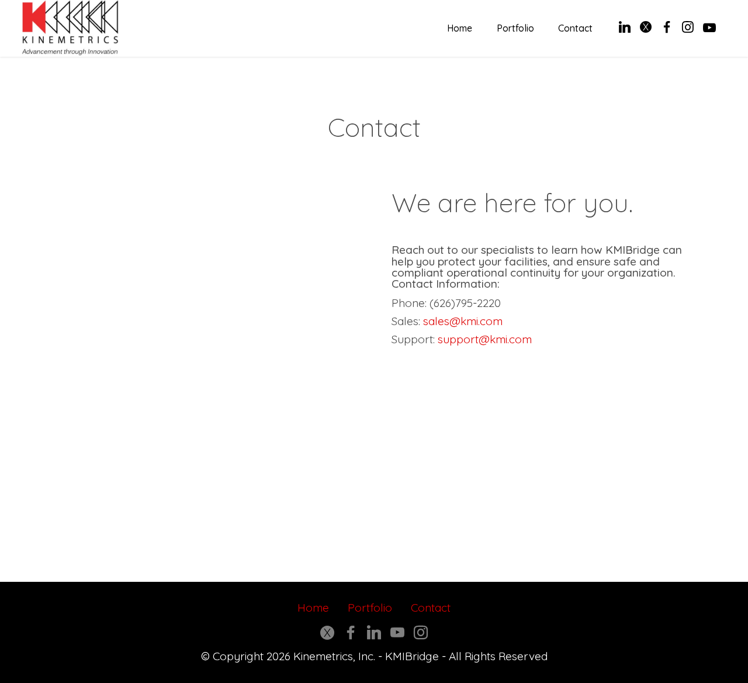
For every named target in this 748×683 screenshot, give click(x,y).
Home (459, 28)
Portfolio (515, 28)
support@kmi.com (485, 339)
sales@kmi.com (463, 321)
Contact (575, 28)
